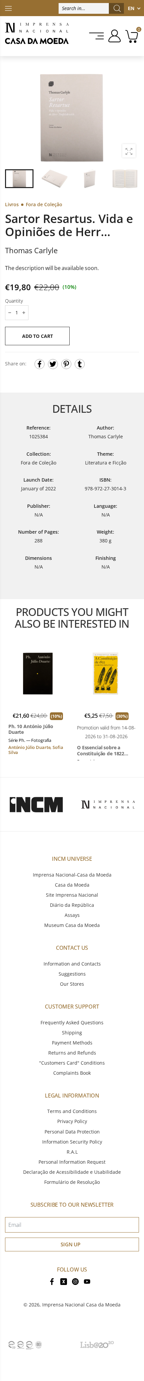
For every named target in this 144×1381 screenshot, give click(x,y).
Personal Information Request (72, 1162)
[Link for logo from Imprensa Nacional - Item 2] (108, 804)
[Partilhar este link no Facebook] (39, 364)
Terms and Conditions (72, 1111)
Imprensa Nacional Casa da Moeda (81, 1304)
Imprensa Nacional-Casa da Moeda (72, 875)
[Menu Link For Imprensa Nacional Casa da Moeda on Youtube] (87, 1281)
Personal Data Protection (72, 1131)
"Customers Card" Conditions (72, 1063)
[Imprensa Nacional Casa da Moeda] (37, 36)
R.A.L (72, 1152)
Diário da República (72, 905)
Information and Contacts (72, 964)
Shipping (72, 1032)
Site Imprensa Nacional (72, 895)
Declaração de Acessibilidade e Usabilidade (72, 1172)
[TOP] (8, 8)
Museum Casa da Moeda (72, 925)
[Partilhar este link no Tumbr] (80, 364)
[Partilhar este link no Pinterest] (66, 364)
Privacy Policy (72, 1121)
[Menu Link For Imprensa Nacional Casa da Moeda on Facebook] (52, 1281)
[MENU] (97, 36)
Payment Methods (72, 1042)
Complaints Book (72, 1073)
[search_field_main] (117, 8)
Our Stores (72, 984)
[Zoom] (129, 151)
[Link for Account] (113, 36)
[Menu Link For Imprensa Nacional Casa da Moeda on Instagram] (75, 1281)
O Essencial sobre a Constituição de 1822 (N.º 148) (100, 750)
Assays (72, 915)
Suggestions (72, 974)
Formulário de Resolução (72, 1182)
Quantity (14, 301)
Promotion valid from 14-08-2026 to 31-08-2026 (106, 732)
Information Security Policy (72, 1142)
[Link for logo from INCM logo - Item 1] (36, 804)
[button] (130, 117)
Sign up (70, 1244)
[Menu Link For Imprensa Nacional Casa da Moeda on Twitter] (63, 1281)
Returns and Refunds (72, 1053)
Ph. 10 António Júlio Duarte (30, 729)
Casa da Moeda (72, 885)
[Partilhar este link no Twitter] (53, 364)
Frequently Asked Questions (72, 1022)
